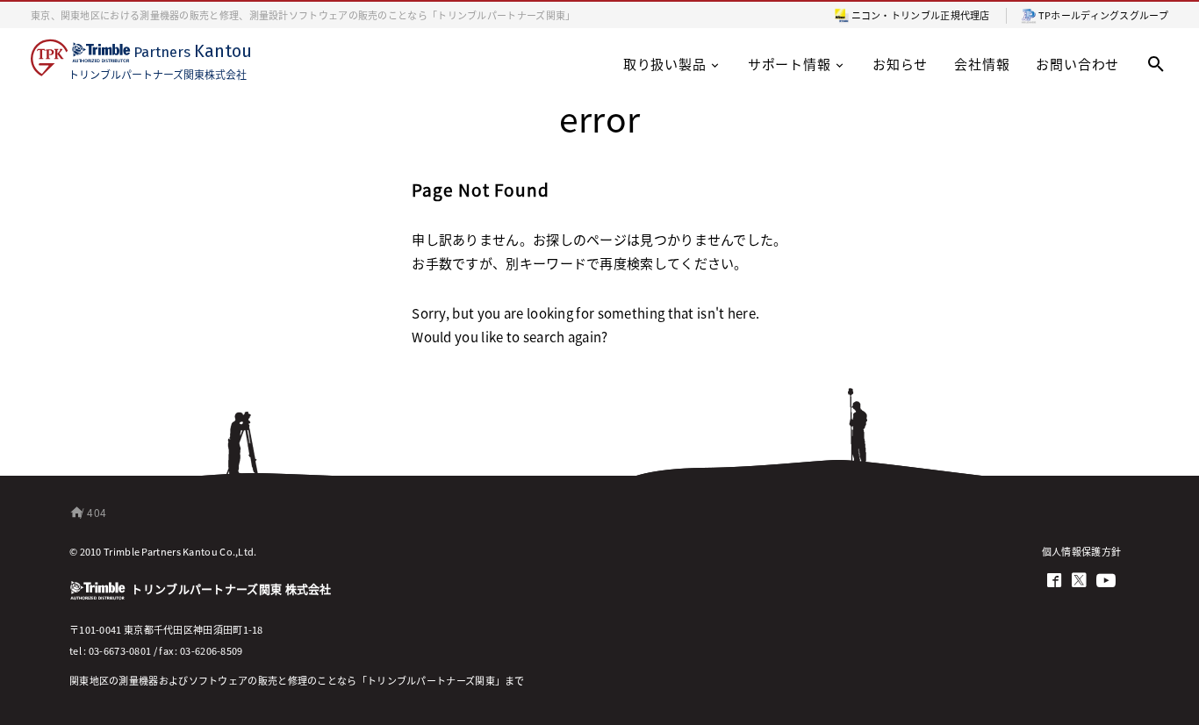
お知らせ (900, 63)
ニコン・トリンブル (896, 15)
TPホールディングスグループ (1103, 15)
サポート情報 (789, 63)
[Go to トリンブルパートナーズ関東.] (73, 512)
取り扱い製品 (665, 63)
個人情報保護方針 (1081, 551)
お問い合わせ (1077, 63)
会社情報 (981, 63)
